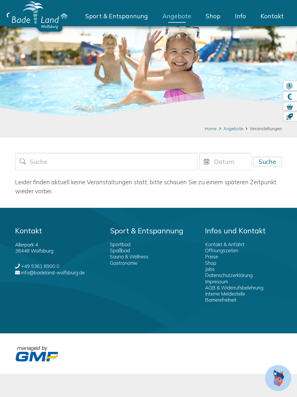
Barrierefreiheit (220, 300)
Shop (210, 263)
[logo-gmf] (37, 354)
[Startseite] (64, 16)
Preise (211, 256)
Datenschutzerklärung (229, 275)
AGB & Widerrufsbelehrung (234, 288)
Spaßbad (120, 250)
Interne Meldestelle (225, 294)
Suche (267, 161)
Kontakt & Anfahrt (225, 244)
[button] (153, 16)
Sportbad (120, 244)
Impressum (216, 281)
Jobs (210, 269)
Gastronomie (123, 263)
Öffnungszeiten (221, 250)
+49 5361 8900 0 (40, 266)
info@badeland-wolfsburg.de (53, 272)
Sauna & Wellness (129, 256)
